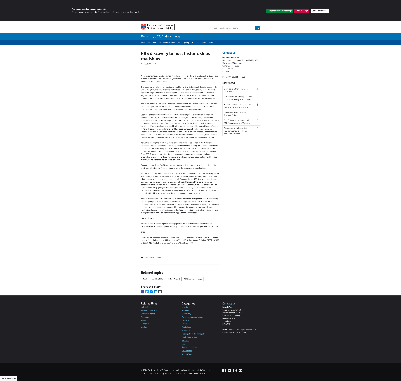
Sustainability (187, 350)
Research (185, 340)
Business (185, 310)
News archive (214, 42)
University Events (148, 307)
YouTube (144, 327)
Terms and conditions (183, 373)
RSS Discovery (189, 279)
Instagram (145, 324)
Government (187, 330)
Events (184, 324)
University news (188, 354)
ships (200, 279)
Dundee (145, 279)
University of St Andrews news (160, 36)
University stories (148, 314)
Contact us (228, 52)
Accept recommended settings (279, 11)
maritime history (158, 279)
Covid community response (193, 317)
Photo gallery (183, 42)
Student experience (189, 347)
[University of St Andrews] (158, 27)
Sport (184, 344)
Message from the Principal (193, 334)
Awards (185, 307)
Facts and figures (199, 42)
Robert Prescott (174, 279)
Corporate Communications (164, 42)
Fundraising (186, 327)
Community (186, 314)
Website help (199, 373)
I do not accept (302, 11)
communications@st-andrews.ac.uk (242, 329)
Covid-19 (185, 320)
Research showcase (149, 310)
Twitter (144, 320)
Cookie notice (146, 373)
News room (145, 42)
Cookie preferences (319, 11)
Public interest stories (152, 257)
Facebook (145, 317)
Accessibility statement (163, 373)
